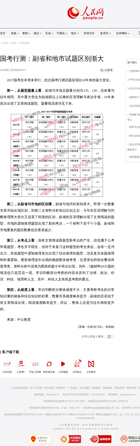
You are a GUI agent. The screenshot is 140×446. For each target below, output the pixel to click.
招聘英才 (61, 388)
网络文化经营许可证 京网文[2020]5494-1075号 (69, 414)
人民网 (4, 43)
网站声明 (119, 388)
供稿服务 (96, 388)
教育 (13, 43)
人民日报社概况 (19, 388)
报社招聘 (49, 388)
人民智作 (91, 372)
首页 (2, 33)
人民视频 (63, 372)
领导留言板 (49, 372)
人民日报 (7, 372)
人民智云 (77, 372)
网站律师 (131, 388)
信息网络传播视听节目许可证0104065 (24, 414)
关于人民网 (36, 388)
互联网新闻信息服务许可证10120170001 (64, 401)
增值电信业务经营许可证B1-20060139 (108, 401)
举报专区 (89, 33)
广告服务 (72, 388)
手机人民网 (35, 372)
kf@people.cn (53, 394)
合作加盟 (84, 388)
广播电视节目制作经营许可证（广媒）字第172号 (54, 408)
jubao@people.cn (128, 394)
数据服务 (108, 388)
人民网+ (21, 372)
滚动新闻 (25, 43)
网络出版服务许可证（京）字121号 (114, 414)
